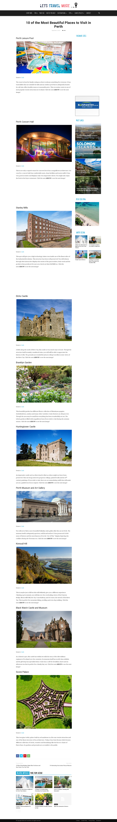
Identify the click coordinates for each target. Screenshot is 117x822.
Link (22, 77)
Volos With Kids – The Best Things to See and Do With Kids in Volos (87, 189)
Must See (42, 13)
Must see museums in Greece (61, 806)
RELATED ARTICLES (23, 773)
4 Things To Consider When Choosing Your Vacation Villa (94, 261)
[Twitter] (21, 755)
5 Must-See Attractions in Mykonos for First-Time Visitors (81, 246)
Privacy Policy (92, 820)
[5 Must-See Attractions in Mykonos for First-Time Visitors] (24, 782)
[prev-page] (17, 811)
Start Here (29, 13)
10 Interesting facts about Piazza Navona (60, 765)
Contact (88, 13)
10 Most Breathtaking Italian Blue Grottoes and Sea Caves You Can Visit (28, 766)
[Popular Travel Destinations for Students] (24, 799)
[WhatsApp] (28, 755)
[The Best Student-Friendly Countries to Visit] (43, 799)
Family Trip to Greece (80, 259)
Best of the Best (51, 13)
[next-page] (20, 811)
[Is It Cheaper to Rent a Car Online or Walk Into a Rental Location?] (95, 239)
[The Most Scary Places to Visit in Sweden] (88, 132)
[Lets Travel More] (58, 5)
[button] (99, 13)
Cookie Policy (79, 13)
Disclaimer (98, 820)
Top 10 (35, 13)
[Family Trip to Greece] (81, 254)
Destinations (61, 13)
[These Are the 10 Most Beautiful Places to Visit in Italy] (88, 167)
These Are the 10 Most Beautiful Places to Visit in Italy (87, 171)
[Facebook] (17, 755)
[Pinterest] (25, 755)
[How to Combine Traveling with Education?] (62, 782)
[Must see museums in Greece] (62, 799)
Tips (70, 13)
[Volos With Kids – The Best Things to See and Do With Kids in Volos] (88, 185)
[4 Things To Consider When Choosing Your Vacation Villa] (43, 782)
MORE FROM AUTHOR (36, 773)
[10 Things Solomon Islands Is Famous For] (88, 149)
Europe (56, 804)
